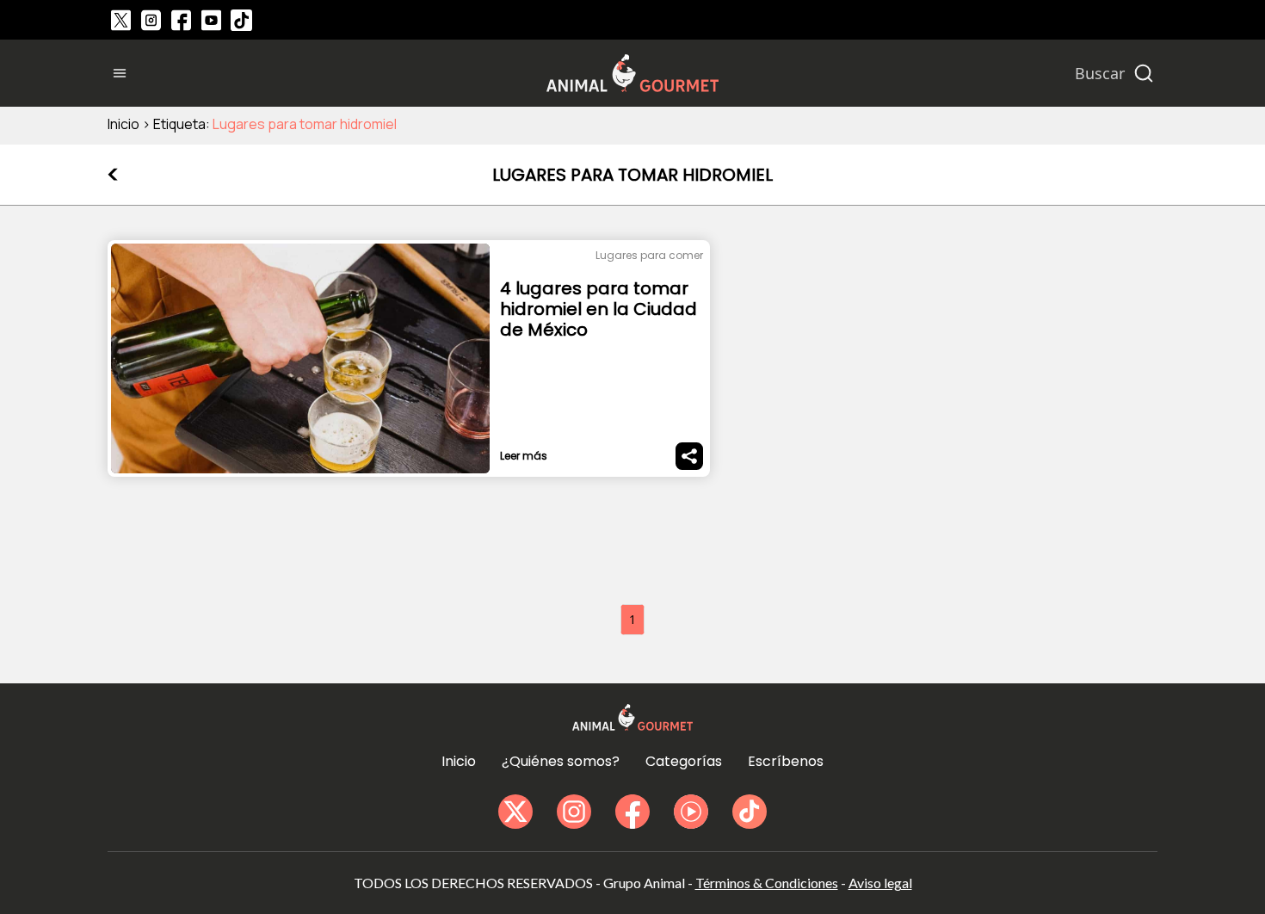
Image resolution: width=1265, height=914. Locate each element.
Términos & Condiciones (766, 882)
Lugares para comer (649, 255)
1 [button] (632, 619)
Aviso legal (880, 882)
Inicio (123, 123)
